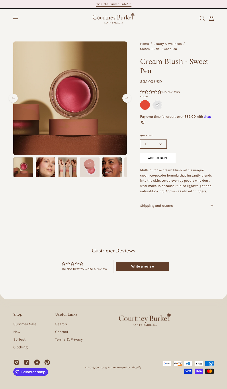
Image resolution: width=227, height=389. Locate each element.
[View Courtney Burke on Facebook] (37, 362)
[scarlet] (145, 105)
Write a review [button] (142, 266)
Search (61, 324)
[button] (202, 18)
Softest (19, 339)
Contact (61, 332)
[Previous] (13, 98)
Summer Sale (24, 324)
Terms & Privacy (69, 339)
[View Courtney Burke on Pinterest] (47, 362)
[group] (113, 4)
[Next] (126, 98)
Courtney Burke (105, 367)
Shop (17, 314)
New (16, 332)
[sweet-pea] (157, 105)
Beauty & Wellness (167, 44)
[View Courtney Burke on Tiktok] (26, 362)
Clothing (20, 347)
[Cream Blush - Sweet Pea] (23, 167)
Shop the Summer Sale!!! (113, 4)
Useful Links (66, 314)
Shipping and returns (156, 206)
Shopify (136, 367)
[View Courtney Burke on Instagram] (16, 362)
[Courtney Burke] (113, 18)
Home (144, 44)
